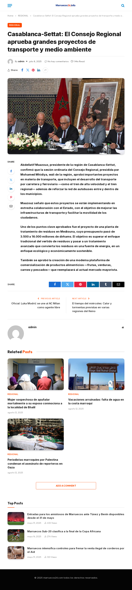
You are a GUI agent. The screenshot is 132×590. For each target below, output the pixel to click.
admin (21, 61)
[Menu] (10, 5)
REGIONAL (14, 25)
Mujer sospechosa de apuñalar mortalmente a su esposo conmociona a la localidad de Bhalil (35, 403)
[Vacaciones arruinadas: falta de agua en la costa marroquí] (96, 374)
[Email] (11, 206)
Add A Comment (66, 485)
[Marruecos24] (66, 5)
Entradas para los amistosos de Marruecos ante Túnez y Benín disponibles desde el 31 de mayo (75, 516)
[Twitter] (11, 179)
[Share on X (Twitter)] (27, 70)
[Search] (122, 5)
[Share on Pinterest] (33, 70)
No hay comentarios (58, 61)
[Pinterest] (11, 197)
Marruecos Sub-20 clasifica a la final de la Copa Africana (64, 531)
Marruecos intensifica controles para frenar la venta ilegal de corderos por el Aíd (75, 550)
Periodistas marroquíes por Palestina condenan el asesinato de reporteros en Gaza (35, 463)
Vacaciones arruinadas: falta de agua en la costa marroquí (96, 401)
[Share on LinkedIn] (38, 70)
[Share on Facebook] (22, 70)
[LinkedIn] (11, 188)
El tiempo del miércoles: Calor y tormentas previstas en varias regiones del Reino (92, 307)
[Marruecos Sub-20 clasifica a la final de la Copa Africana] (16, 535)
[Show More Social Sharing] (45, 70)
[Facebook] (11, 171)
